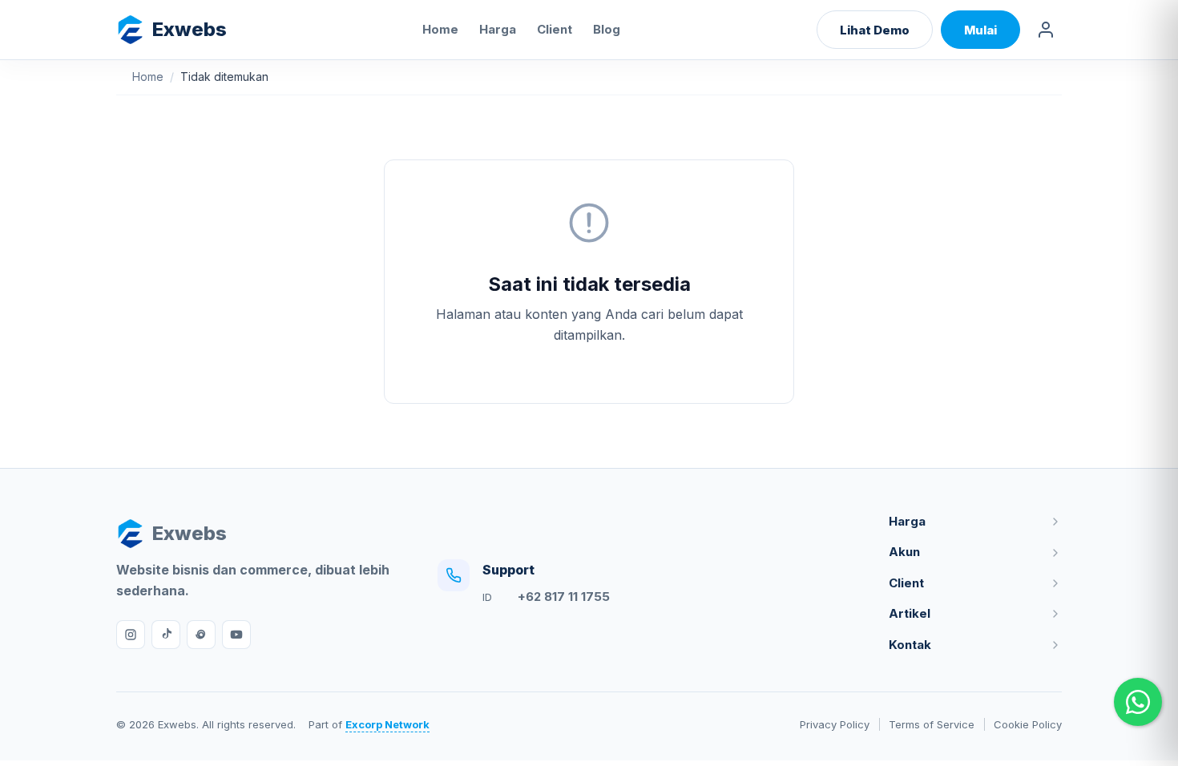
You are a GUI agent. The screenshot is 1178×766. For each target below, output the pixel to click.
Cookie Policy (1028, 724)
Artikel (909, 613)
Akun (904, 551)
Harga (497, 29)
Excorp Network (387, 724)
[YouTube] (236, 634)
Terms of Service (931, 724)
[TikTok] (165, 634)
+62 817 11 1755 (564, 596)
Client (554, 29)
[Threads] (201, 634)
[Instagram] (130, 634)
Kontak (910, 644)
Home (440, 29)
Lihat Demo (875, 30)
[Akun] (1046, 30)
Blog (606, 29)
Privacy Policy (834, 724)
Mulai (980, 30)
